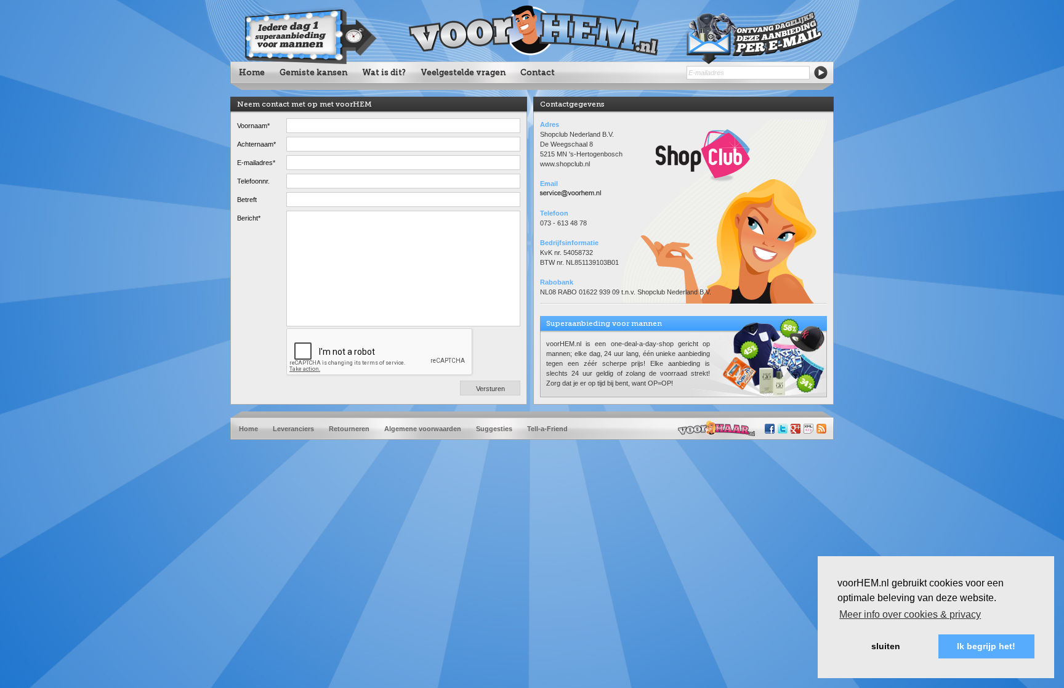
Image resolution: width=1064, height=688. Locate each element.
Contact (537, 72)
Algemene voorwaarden (422, 428)
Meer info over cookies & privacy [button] (910, 614)
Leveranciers (293, 428)
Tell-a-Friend (547, 428)
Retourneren (349, 428)
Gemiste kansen (313, 72)
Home (252, 72)
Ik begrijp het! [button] (986, 646)
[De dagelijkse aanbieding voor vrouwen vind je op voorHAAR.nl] (717, 429)
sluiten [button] (885, 646)
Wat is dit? (384, 72)
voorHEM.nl (532, 31)
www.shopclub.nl (565, 164)
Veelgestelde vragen (463, 72)
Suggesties (494, 428)
